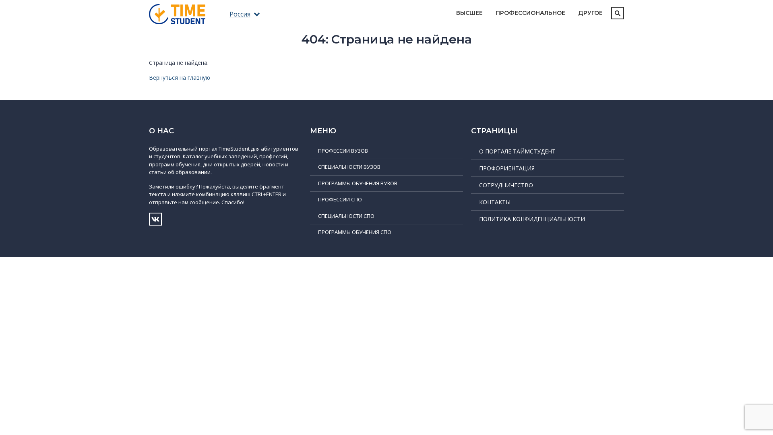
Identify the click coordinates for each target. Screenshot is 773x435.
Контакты (495, 202)
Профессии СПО (340, 199)
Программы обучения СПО (354, 232)
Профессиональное (530, 13)
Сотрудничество (506, 185)
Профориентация (507, 168)
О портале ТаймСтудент (517, 151)
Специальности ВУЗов (349, 166)
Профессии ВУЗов (343, 150)
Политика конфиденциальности (532, 219)
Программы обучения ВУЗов (357, 183)
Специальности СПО (346, 216)
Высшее (469, 13)
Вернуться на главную (179, 77)
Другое (590, 13)
